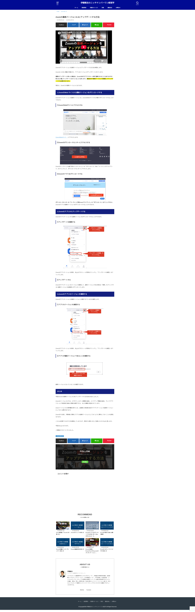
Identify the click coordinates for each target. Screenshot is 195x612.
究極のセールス (94, 7)
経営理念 (84, 7)
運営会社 (110, 7)
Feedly (85, 462)
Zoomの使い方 (60, 436)
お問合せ (118, 7)
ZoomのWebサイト (61, 137)
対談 (103, 7)
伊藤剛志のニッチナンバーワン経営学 (97, 3)
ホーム (76, 7)
